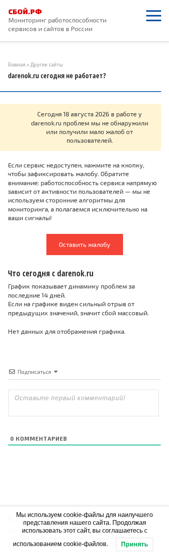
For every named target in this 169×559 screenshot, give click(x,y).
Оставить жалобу (84, 244)
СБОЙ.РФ (25, 11)
